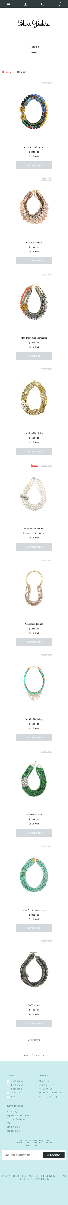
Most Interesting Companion (34, 337)
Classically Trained (34, 623)
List (24, 72)
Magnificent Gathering (34, 147)
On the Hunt (34, 1005)
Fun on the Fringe (34, 719)
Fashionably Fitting (34, 433)
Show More (34, 1039)
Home (26, 1055)
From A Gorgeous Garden (34, 909)
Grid (8, 72)
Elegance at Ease (34, 814)
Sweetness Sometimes (34, 528)
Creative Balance (34, 242)
